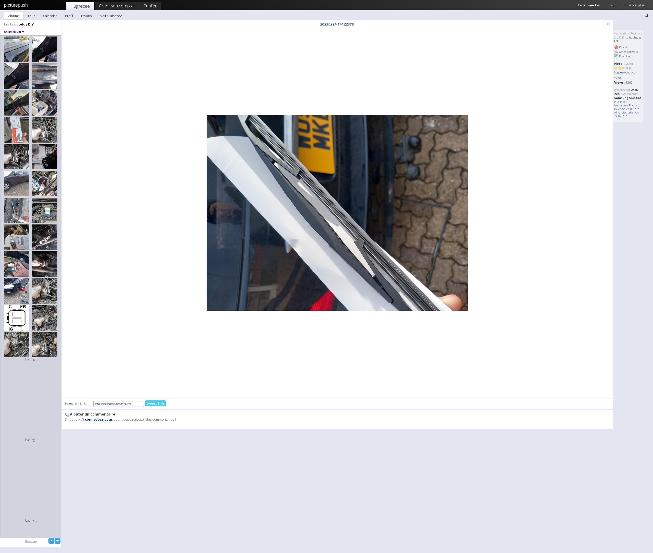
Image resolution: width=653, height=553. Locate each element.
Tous (31, 16)
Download (625, 56)
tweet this (155, 403)
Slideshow (31, 541)
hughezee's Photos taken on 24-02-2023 (627, 107)
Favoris (86, 16)
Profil (69, 16)
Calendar (50, 16)
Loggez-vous (622, 72)
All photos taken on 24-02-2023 (626, 114)
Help (612, 5)
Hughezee (80, 6)
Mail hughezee (111, 16)
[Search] (646, 15)
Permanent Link (75, 403)
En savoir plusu (635, 5)
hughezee (635, 37)
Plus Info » (620, 102)
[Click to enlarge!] (337, 213)
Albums (13, 16)
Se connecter (588, 5)
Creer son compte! (116, 6)
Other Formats (628, 52)
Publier (150, 6)
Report (622, 47)
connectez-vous (99, 419)
